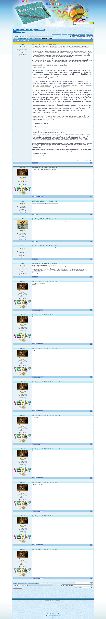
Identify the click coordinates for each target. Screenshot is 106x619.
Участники (64, 34)
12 (59, 448)
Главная (21, 1)
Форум (15, 38)
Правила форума (72, 34)
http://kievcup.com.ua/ (37, 70)
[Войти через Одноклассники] (58, 4)
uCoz (60, 615)
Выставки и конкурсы (33, 38)
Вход (24, 1)
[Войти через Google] (55, 4)
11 (59, 415)
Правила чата (81, 34)
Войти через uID (53, 0)
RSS (26, 1)
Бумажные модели (22, 38)
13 (59, 482)
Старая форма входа (53, 7)
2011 (53, 617)
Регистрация (23, 1)
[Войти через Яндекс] (53, 4)
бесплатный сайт (53, 615)
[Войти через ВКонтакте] (47, 4)
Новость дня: (35, 203)
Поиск (87, 34)
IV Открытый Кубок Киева (46, 38)
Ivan (22, 44)
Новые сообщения (56, 34)
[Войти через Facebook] (50, 4)
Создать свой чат (49, 600)
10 (59, 381)
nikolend (22, 167)
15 (59, 549)
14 (59, 515)
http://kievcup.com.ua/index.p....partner (48, 203)
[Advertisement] (52, 594)
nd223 (22, 219)
